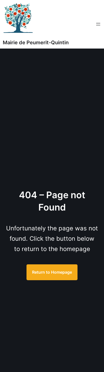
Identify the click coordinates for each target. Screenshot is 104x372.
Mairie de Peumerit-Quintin (36, 42)
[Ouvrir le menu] (98, 24)
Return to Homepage (52, 272)
